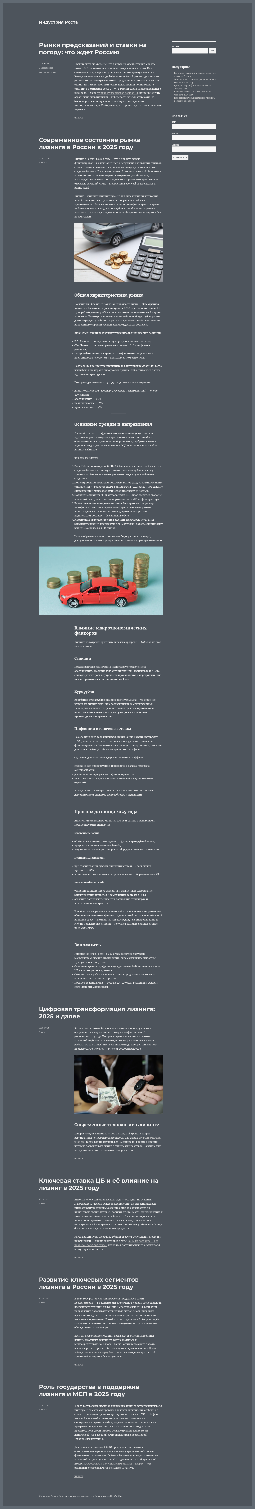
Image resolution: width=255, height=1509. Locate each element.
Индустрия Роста (58, 22)
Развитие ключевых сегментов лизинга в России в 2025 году (89, 1283)
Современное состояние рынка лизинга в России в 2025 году (89, 143)
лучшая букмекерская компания (117, 92)
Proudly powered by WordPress (109, 1496)
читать (78, 117)
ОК (212, 51)
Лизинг (42, 162)
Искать (175, 46)
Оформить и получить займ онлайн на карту (114, 1463)
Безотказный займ (86, 212)
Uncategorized (46, 68)
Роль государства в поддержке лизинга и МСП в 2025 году (89, 1390)
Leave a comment (47, 72)
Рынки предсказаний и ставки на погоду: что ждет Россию (93, 48)
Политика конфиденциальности (75, 1496)
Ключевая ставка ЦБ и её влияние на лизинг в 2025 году (98, 1184)
